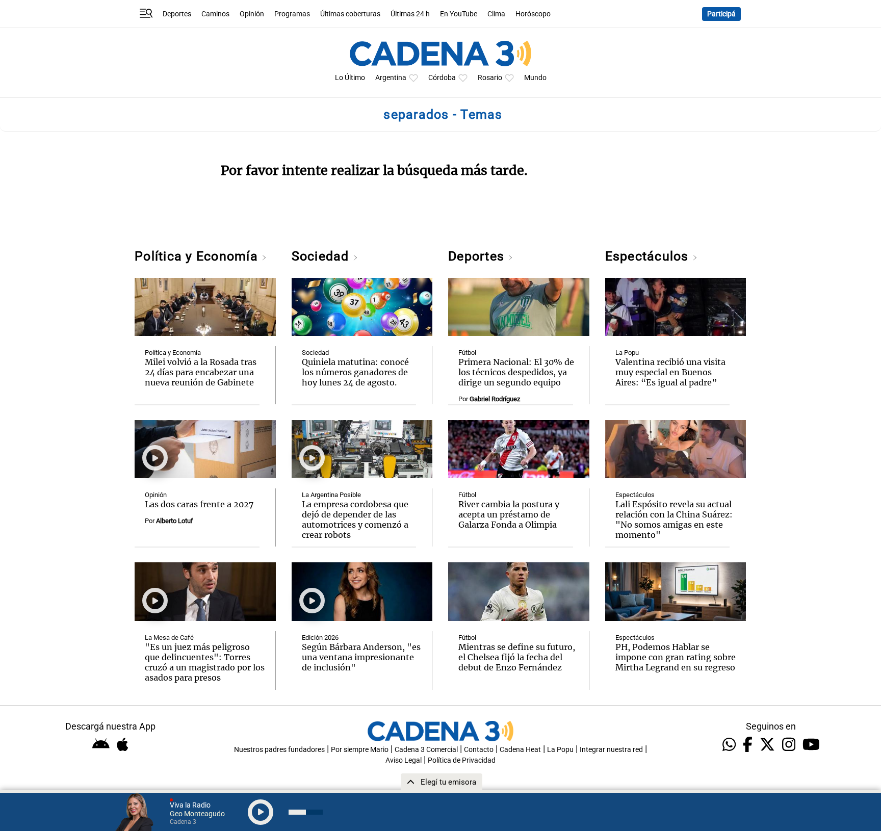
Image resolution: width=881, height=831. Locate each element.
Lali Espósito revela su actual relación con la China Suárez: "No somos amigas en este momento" (674, 519)
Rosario (490, 77)
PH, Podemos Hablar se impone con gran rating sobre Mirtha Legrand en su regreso (675, 657)
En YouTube (458, 14)
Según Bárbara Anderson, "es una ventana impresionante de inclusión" (361, 657)
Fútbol (467, 352)
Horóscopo (533, 14)
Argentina (390, 77)
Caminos (215, 14)
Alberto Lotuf (174, 521)
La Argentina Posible (331, 495)
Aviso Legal (403, 760)
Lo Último (350, 77)
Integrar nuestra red (611, 749)
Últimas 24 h (410, 14)
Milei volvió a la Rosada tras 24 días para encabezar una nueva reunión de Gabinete (200, 372)
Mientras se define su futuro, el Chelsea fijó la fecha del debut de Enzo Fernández (516, 657)
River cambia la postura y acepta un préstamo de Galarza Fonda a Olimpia (508, 514)
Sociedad (322, 256)
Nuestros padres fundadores (279, 749)
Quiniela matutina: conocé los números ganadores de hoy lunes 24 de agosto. (355, 372)
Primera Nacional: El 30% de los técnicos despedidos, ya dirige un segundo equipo (516, 372)
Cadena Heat (520, 749)
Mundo (535, 77)
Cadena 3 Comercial (426, 749)
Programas (292, 14)
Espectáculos (648, 256)
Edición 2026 (320, 637)
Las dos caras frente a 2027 (199, 504)
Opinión (252, 14)
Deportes (177, 14)
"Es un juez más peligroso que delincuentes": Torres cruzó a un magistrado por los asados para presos (205, 662)
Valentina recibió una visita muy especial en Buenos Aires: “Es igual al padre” (670, 372)
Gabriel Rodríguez (495, 399)
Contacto (479, 749)
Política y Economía (198, 256)
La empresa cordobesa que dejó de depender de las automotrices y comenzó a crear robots (355, 519)
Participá (721, 14)
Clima (496, 14)
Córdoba (442, 77)
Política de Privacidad (462, 760)
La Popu (627, 352)
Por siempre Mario (359, 749)
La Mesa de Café (169, 637)
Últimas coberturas (350, 14)
